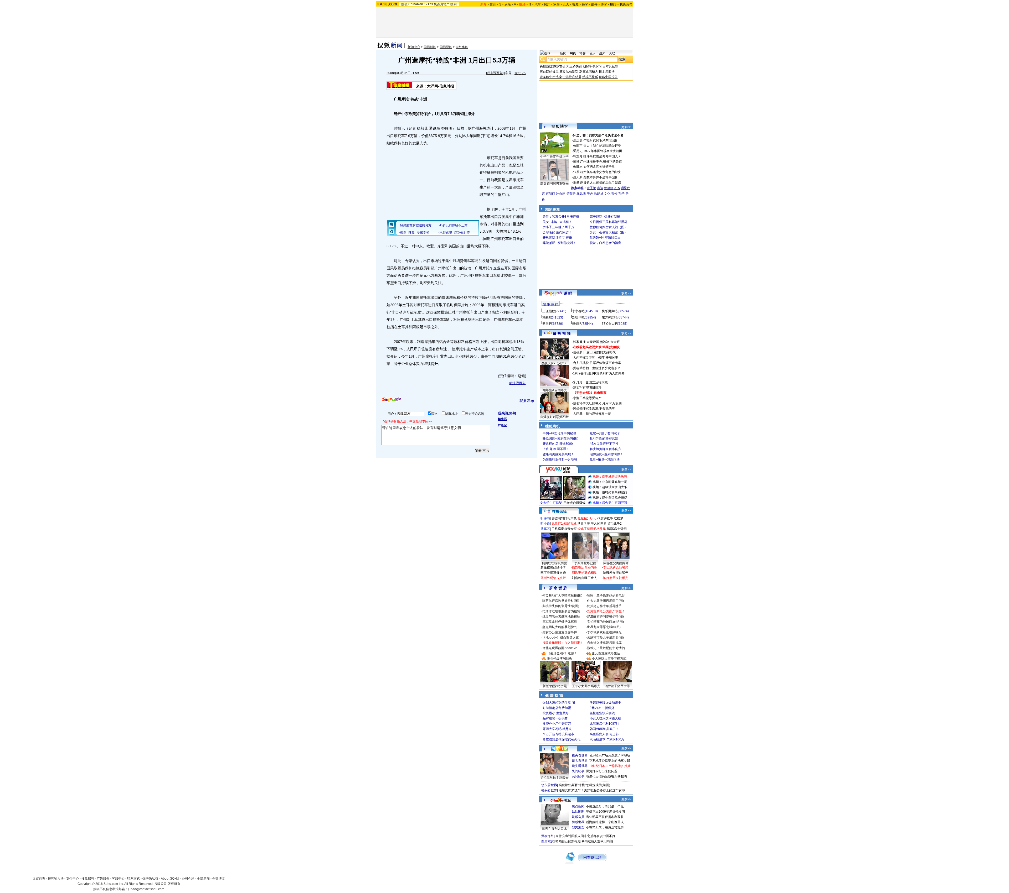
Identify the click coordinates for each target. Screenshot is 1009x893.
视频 (575, 4)
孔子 (621, 194)
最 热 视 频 (562, 333)
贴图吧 (547, 324)
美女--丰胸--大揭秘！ (557, 222)
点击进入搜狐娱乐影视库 (604, 643)
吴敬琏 (571, 194)
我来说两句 (495, 73)
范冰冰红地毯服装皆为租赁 (561, 611)
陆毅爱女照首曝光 (615, 573)
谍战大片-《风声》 (554, 363)
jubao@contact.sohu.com (146, 889)
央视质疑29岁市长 (552, 66)
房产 (547, 4)
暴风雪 (581, 194)
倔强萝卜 (579, 352)
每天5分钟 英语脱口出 (605, 237)
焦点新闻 (578, 806)
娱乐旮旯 (578, 817)
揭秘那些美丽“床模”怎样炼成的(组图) (584, 785)
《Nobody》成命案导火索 (560, 637)
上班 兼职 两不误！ (556, 449)
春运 (600, 188)
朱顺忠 (578, 167)
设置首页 (39, 878)
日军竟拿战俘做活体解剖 (559, 622)
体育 (493, 4)
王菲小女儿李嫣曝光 (586, 686)
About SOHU (170, 878)
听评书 (545, 518)
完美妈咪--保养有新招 (605, 216)
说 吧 (568, 293)
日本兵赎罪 (610, 66)
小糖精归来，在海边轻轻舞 (605, 827)
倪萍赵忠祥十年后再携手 (604, 606)
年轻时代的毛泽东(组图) (600, 140)
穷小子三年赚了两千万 (558, 227)
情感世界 (578, 822)
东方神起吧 (609, 317)
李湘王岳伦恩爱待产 (587, 398)
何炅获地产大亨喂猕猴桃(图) (562, 595)
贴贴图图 (578, 811)
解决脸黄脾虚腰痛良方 (605, 449)
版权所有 (174, 884)
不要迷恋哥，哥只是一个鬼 (605, 806)
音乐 (592, 53)
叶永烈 (560, 194)
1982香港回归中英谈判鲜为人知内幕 (599, 373)
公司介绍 (188, 878)
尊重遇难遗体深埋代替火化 (561, 739)
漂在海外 (547, 836)
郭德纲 (609, 188)
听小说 (545, 523)
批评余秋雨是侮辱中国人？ (602, 156)
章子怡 (591, 188)
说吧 (612, 53)
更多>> (626, 127)
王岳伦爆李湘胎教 (559, 658)
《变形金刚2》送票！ (562, 653)
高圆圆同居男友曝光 (554, 183)
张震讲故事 (605, 518)
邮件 (594, 4)
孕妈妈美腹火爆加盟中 (605, 702)
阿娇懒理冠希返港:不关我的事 (594, 408)
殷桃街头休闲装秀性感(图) (560, 606)
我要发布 (526, 401)
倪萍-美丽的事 (608, 357)
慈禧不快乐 (590, 77)
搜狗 (453, 4)
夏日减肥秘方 (588, 72)
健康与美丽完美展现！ (558, 454)
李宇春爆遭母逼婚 (553, 573)
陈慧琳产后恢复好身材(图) (560, 601)
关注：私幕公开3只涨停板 (561, 216)
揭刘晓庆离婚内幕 (584, 567)
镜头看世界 (580, 755)
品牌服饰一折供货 (555, 718)
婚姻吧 (576, 324)
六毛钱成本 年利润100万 (607, 739)
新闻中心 (414, 47)
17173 (428, 4)
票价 (614, 194)
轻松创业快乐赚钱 (602, 713)
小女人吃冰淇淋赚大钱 (605, 718)
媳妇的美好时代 (605, 352)
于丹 (590, 194)
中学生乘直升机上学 (554, 157)
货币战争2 (614, 523)
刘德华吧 (578, 317)
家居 (556, 4)
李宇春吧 (578, 311)
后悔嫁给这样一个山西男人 (605, 822)
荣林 (576, 161)
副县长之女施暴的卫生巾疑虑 (600, 182)
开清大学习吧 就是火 (557, 729)
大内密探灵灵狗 (584, 357)
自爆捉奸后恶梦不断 (554, 417)
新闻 (563, 53)
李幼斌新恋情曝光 (615, 567)
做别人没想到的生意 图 (559, 702)
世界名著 (583, 523)
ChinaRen (415, 4)
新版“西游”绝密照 (555, 686)
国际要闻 (446, 47)
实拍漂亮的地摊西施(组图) (605, 622)
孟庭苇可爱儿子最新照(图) (605, 637)
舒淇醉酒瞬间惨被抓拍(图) (605, 616)
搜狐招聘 (87, 878)
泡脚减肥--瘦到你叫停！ (606, 454)
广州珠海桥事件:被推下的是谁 (601, 161)
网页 (573, 53)
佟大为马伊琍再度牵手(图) (605, 601)
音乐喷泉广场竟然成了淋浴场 (609, 755)
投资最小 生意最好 (556, 713)
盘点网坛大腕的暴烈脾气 (559, 627)
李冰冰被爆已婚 (585, 563)
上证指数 (548, 311)
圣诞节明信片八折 (553, 578)
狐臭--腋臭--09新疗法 (605, 459)
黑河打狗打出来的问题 (601, 771)
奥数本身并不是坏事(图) (600, 177)
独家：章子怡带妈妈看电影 (606, 595)
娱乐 (507, 4)
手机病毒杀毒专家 (564, 529)
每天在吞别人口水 (554, 829)
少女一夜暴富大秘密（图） (608, 232)
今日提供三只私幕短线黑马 (608, 222)
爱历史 (578, 140)
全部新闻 (203, 878)
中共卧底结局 (572, 77)
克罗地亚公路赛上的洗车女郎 (609, 761)
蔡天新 (578, 177)
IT (530, 4)
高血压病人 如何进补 (604, 734)
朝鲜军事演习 (592, 66)
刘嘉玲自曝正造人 (584, 578)
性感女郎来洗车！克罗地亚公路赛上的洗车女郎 (592, 790)
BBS (613, 4)
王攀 (576, 182)
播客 (585, 4)
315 (617, 188)
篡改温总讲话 (568, 72)
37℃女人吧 (610, 324)
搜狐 (404, 4)
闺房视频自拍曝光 (554, 390)
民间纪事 (578, 771)
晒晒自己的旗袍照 (568, 841)
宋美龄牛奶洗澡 (551, 77)
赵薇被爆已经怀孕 (553, 567)
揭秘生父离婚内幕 (616, 563)
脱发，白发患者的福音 (605, 243)
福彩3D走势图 (617, 529)
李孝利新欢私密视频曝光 (604, 632)
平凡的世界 (598, 523)
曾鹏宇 (578, 146)
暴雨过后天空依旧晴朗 (597, 841)
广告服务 (103, 878)
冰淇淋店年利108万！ (605, 723)
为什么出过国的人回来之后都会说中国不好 (585, 836)
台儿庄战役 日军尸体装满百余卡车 (597, 363)
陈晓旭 (598, 194)
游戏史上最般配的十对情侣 (606, 648)
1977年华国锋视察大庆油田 (602, 151)
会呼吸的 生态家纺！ (557, 232)
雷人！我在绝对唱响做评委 (602, 146)
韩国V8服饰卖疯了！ (604, 729)
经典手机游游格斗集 (592, 529)
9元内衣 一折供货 (602, 708)
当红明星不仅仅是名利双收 (605, 817)
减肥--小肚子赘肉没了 (605, 433)
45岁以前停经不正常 (604, 444)
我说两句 (626, 4)
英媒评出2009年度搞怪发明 (605, 811)
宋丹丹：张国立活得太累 (590, 382)
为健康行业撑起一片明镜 (560, 459)
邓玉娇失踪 (574, 66)
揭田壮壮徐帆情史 (554, 563)
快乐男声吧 (609, 311)
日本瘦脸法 (607, 72)
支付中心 (72, 878)
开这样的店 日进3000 (558, 444)
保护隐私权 (150, 878)
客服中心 (118, 878)
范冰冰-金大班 (610, 342)
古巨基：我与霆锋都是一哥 (592, 414)
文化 (607, 194)
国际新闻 (430, 47)
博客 (604, 4)
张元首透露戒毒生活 (606, 653)
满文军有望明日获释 (587, 387)
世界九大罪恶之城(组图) (604, 627)
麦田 (589, 352)
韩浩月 (578, 156)
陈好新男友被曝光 (615, 578)
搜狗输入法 (56, 878)
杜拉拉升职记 (587, 518)
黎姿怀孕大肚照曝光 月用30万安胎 (597, 403)
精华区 (502, 419)
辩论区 (502, 425)
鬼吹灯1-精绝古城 (564, 523)
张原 (576, 172)
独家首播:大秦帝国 (586, 342)
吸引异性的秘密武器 (604, 438)
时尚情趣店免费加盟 (557, 708)
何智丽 (550, 194)
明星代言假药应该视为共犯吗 (606, 776)
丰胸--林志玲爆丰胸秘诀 (559, 433)
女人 (566, 4)
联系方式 (133, 878)
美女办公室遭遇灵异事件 (559, 632)
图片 (602, 53)
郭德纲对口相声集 (564, 518)
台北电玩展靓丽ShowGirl (560, 648)
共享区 (545, 529)
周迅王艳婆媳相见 (584, 573)
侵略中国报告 (608, 77)
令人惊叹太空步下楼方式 (609, 658)
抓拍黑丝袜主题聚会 (554, 778)
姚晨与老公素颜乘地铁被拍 (561, 616)
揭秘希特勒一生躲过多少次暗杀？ (596, 368)
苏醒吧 (547, 317)
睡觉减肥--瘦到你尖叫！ (559, 243)
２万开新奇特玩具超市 (558, 734)
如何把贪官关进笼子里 (599, 167)
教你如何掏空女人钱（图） (608, 227)
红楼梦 (618, 518)
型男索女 (578, 827)
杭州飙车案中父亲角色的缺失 (600, 172)
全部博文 (218, 878)
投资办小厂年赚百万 (557, 723)
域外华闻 (462, 47)
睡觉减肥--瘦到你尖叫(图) (560, 438)
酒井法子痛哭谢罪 (617, 686)
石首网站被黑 (549, 72)
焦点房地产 (442, 4)
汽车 (537, 4)
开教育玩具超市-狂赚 (557, 237)
